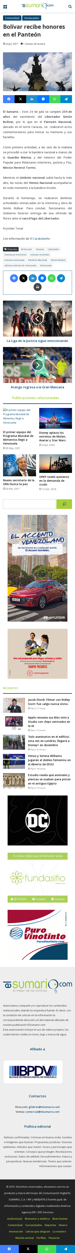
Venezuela (45, 265)
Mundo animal (24, 1238)
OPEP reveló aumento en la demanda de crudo (54, 480)
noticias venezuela (14, 259)
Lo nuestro (59, 1231)
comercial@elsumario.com (42, 1111)
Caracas (40, 249)
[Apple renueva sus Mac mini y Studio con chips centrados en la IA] (14, 723)
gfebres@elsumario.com (44, 1107)
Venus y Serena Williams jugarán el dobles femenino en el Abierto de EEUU (49, 760)
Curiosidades (33, 1225)
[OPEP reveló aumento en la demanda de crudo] (55, 463)
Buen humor (60, 1218)
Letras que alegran (38, 1231)
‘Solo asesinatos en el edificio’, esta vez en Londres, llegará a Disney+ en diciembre (49, 741)
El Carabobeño (40, 238)
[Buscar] (64, 504)
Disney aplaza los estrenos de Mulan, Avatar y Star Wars (52, 436)
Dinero (63, 1225)
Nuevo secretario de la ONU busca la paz (18, 482)
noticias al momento (15, 254)
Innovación (16, 1231)
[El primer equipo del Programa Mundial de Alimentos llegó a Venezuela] (19, 418)
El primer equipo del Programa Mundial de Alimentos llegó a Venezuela (18, 437)
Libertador (53, 249)
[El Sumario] (38, 6)
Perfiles (41, 1238)
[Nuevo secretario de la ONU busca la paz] (19, 465)
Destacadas (31, 18)
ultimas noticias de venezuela (20, 265)
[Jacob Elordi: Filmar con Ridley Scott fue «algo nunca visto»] (14, 705)
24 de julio (26, 249)
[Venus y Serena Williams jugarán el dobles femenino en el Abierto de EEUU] (14, 761)
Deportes (50, 1225)
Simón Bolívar (58, 259)
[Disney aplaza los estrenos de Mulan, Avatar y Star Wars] (55, 418)
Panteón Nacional (37, 259)
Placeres (54, 1238)
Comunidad (12, 18)
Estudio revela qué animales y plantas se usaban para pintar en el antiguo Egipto (49, 779)
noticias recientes (39, 254)
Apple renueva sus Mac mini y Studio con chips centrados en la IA (49, 722)
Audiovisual (14, 1218)
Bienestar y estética (37, 1218)
